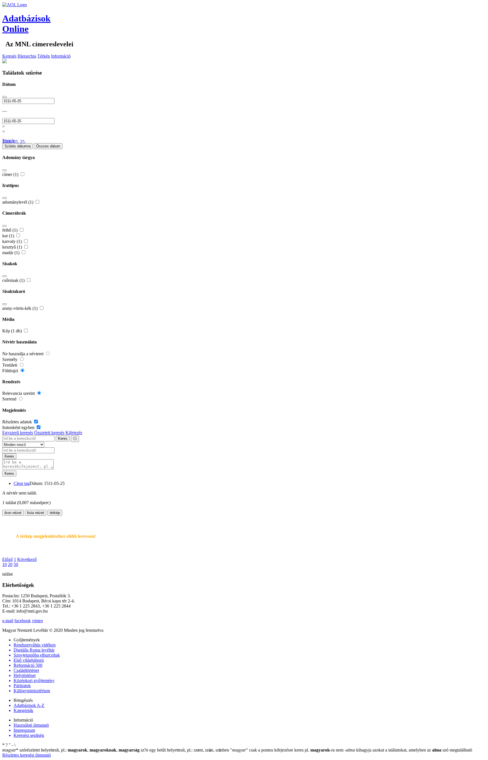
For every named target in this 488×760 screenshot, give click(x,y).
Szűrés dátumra (17, 146)
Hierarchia (27, 56)
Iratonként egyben (19, 427)
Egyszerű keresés (17, 432)
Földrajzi (10, 370)
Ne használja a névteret (23, 353)
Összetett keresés (49, 432)
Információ (61, 56)
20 (10, 564)
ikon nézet (13, 513)
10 (4, 564)
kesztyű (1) (12, 247)
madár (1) (11, 252)
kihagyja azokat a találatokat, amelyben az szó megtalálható (408, 750)
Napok (8, 140)
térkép (55, 513)
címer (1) (10, 174)
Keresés (9, 56)
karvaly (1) (12, 241)
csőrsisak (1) (14, 280)
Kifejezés (74, 432)
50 (16, 564)
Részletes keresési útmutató (26, 755)
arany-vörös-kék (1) (20, 308)
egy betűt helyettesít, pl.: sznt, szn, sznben (185, 750)
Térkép (43, 56)
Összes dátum (48, 146)
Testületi (10, 365)
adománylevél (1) (18, 202)
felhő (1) (10, 230)
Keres (62, 438)
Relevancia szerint (19, 393)
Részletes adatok (17, 421)
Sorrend (10, 399)
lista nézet (35, 513)
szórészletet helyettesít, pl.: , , (71, 750)
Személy (10, 359)
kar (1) (8, 235)
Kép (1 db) (12, 330)
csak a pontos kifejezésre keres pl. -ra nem (287, 750)
